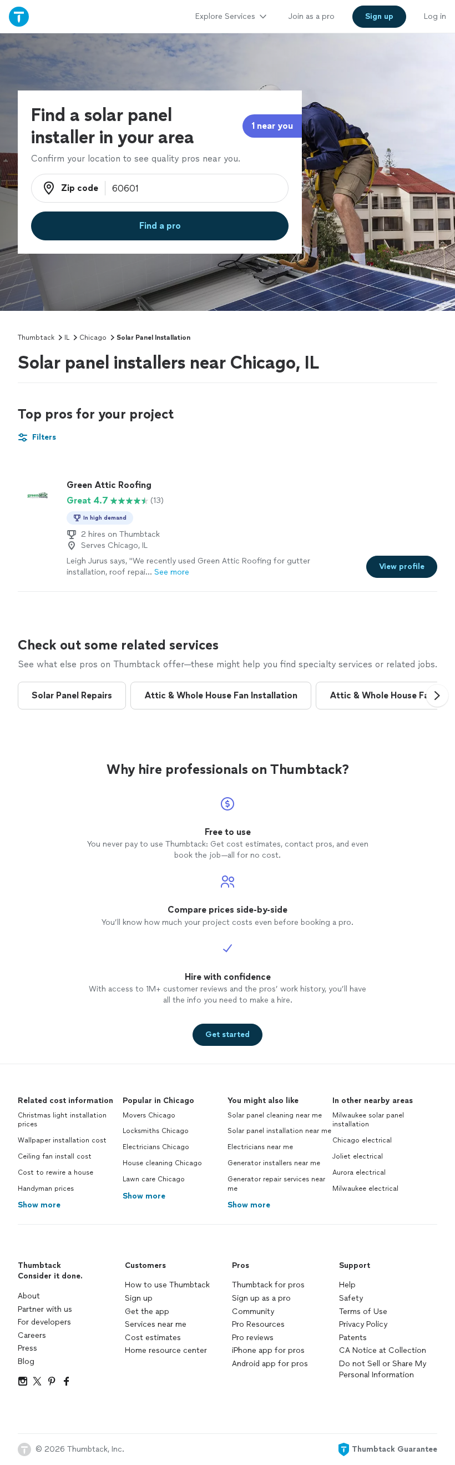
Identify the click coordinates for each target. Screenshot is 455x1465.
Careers (32, 1335)
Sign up (139, 1298)
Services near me (155, 1324)
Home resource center (166, 1350)
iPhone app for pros (268, 1350)
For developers (44, 1322)
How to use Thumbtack (167, 1285)
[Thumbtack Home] (19, 16)
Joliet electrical (357, 1156)
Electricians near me (260, 1147)
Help (347, 1285)
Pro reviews (253, 1337)
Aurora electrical (359, 1172)
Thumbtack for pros (268, 1285)
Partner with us (45, 1309)
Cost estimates (153, 1337)
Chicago (93, 337)
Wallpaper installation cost (62, 1140)
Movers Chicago (149, 1115)
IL (66, 337)
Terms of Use (363, 1311)
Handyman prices (46, 1188)
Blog (26, 1361)
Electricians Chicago (156, 1147)
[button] (437, 695)
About (29, 1296)
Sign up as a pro (261, 1298)
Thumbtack (36, 337)
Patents (353, 1337)
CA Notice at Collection (382, 1350)
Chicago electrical (362, 1140)
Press (27, 1348)
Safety (351, 1298)
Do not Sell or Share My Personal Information (382, 1369)
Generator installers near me (274, 1163)
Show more (39, 1205)
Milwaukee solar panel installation (368, 1120)
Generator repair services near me (276, 1183)
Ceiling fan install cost (55, 1156)
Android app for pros (270, 1363)
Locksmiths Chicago (156, 1131)
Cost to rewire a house (55, 1172)
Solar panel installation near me (279, 1131)
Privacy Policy (363, 1324)
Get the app (147, 1311)
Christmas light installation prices (62, 1120)
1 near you (272, 125)
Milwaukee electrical (365, 1188)
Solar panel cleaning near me (275, 1115)
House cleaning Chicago (162, 1163)
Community (253, 1311)
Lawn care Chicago (154, 1179)
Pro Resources (258, 1324)
